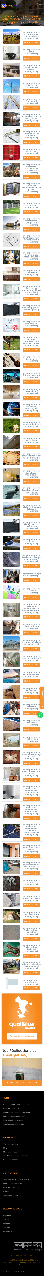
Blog (5, 1148)
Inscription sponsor (10, 1160)
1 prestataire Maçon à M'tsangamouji (32, 574)
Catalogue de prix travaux (13, 1124)
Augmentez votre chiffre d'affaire (17, 1179)
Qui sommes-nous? (11, 1144)
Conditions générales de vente (15, 1156)
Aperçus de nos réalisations (22, 1036)
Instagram (7, 1231)
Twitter (6, 1219)
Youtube (6, 1227)
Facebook (7, 1215)
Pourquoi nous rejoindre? (13, 1183)
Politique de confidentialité (14, 1116)
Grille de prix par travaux (13, 1120)
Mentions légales (10, 1152)
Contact (6, 1191)
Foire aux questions (11, 1108)
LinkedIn (6, 1223)
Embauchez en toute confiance (16, 1104)
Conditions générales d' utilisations (17, 1112)
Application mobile (10, 1195)
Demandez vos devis (31, 43)
